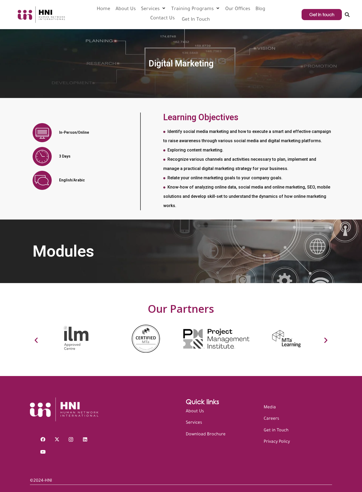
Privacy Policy (277, 442)
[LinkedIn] (85, 439)
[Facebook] (43, 439)
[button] (347, 14)
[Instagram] (71, 439)
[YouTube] (43, 452)
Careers (271, 419)
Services (194, 423)
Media (270, 407)
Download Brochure (206, 434)
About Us (195, 411)
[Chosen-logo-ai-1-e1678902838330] (41, 14)
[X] (57, 439)
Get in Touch (276, 430)
